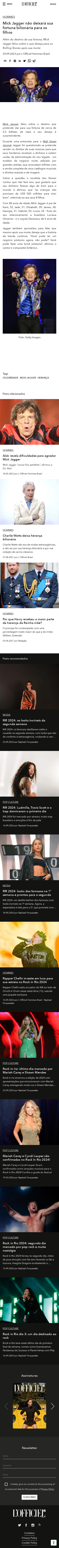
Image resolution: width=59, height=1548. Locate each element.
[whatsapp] (29, 61)
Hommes (9, 17)
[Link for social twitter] (19, 1525)
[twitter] (24, 61)
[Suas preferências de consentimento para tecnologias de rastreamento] (54, 1543)
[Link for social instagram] (32, 1525)
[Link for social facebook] (26, 1525)
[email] (5, 61)
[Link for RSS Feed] (39, 1525)
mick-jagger (28, 377)
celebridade (10, 377)
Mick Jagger (11, 124)
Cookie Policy (29, 1542)
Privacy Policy (47, 1489)
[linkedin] (19, 61)
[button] (53, 1406)
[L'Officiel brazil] (29, 4)
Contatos (29, 1533)
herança (43, 377)
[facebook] (10, 61)
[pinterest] (14, 61)
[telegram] (34, 61)
